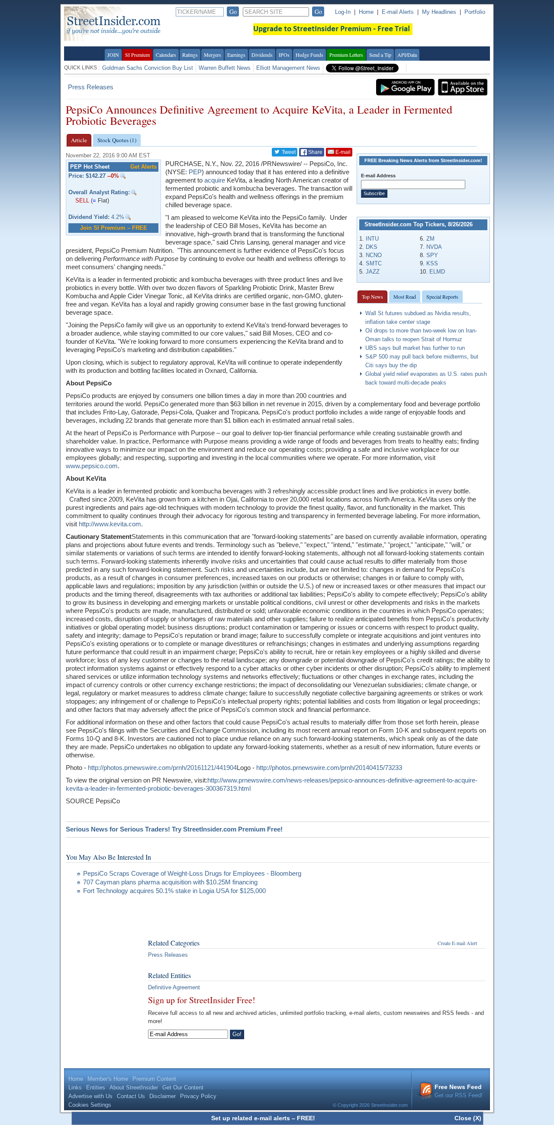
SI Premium (137, 54)
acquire (214, 180)
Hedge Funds (309, 54)
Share (314, 152)
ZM (430, 238)
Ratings (190, 54)
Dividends (262, 54)
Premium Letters (346, 54)
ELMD (437, 271)
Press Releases (90, 87)
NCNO (374, 255)
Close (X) (467, 1118)
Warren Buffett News (225, 68)
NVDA (434, 247)
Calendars (166, 54)
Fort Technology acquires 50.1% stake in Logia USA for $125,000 (174, 890)
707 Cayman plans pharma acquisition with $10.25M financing (170, 882)
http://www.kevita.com (110, 524)
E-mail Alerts (398, 12)
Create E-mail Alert (457, 942)
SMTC (374, 263)
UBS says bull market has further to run (415, 348)
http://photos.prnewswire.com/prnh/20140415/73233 (329, 767)
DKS (371, 247)
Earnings (236, 54)
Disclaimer (162, 1096)
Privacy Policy (198, 1096)
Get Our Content (182, 1087)
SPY (432, 255)
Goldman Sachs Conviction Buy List (147, 68)
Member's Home (107, 1079)
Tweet (288, 152)
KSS (432, 263)
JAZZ (373, 271)
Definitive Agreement (174, 987)
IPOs (284, 54)
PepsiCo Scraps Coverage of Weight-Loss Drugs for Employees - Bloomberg (192, 873)
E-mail (342, 152)
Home (366, 12)
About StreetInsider (134, 1087)
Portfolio (474, 12)
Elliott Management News (288, 68)
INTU (372, 238)
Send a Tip (380, 54)
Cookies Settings (89, 1105)
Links (75, 1087)
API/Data (407, 54)
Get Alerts (143, 166)
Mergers (212, 54)
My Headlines (439, 12)
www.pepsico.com (92, 466)
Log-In (343, 12)
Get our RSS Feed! (459, 1091)
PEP (195, 172)
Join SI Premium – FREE (113, 228)
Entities (95, 1087)
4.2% (96, 217)
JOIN (113, 54)
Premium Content (154, 1079)
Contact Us (131, 1096)
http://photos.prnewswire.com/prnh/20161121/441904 (162, 767)
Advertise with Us (90, 1096)
